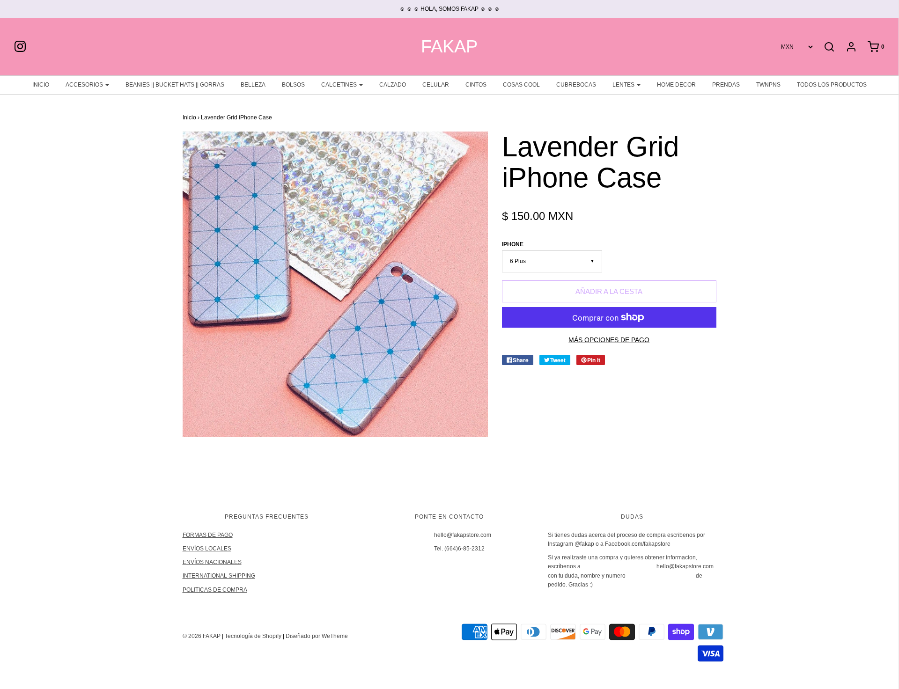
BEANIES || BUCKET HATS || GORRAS (174, 84)
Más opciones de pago (608, 340)
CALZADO (392, 84)
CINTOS (475, 84)
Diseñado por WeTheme (317, 636)
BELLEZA (253, 84)
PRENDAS (726, 84)
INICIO (40, 84)
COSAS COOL (521, 84)
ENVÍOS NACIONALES (212, 562)
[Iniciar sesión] (846, 46)
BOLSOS (293, 84)
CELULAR (435, 84)
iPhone (512, 244)
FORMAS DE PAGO (208, 535)
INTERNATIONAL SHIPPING (219, 575)
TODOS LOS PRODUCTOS (832, 84)
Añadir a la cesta (608, 291)
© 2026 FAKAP (202, 636)
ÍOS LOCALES (212, 548)
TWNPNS (768, 84)
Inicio (189, 117)
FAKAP (449, 46)
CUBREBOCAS (576, 84)
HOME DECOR (676, 84)
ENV (188, 548)
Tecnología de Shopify (253, 636)
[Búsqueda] (829, 46)
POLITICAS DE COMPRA (215, 589)
